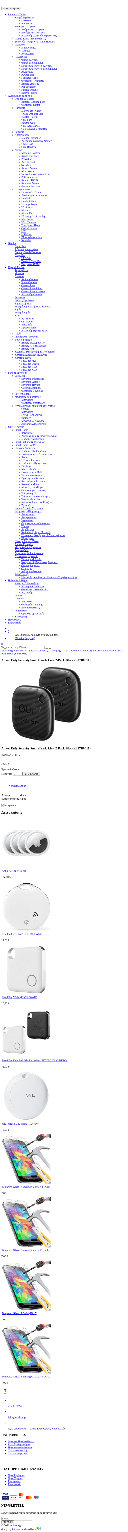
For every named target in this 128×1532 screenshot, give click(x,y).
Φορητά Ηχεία (22, 312)
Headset (25, 198)
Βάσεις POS (27, 348)
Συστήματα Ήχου (30, 225)
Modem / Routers (30, 153)
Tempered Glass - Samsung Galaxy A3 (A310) (26, 1186)
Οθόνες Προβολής (24, 300)
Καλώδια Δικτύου (30, 183)
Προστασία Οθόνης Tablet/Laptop (39, 68)
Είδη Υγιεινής (22, 574)
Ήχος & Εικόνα (16, 267)
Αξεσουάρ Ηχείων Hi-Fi (34, 330)
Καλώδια (26, 240)
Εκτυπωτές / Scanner (32, 192)
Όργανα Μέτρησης (31, 387)
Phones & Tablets (17, 14)
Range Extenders (30, 156)
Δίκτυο (18, 150)
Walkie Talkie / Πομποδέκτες (30, 38)
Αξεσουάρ (26, 592)
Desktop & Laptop (24, 98)
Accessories (27, 53)
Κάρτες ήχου (28, 122)
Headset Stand (28, 201)
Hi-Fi (17, 315)
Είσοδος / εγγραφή (25, 638)
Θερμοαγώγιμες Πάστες (34, 128)
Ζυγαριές (26, 505)
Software (19, 131)
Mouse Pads (27, 213)
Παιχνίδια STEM (30, 264)
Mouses (25, 210)
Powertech (26, 23)
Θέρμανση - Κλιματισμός (28, 511)
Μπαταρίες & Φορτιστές (27, 396)
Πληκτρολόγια (29, 204)
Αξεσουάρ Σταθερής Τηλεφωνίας (39, 35)
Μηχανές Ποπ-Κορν (32, 487)
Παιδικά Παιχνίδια (31, 261)
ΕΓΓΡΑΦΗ (7, 1522)
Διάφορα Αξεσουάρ (31, 571)
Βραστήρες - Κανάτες (32, 478)
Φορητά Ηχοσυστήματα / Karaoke (33, 306)
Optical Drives (29, 228)
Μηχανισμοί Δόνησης (32, 420)
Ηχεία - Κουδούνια (31, 414)
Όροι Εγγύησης (16, 1475)
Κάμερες (26, 417)
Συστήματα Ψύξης (31, 110)
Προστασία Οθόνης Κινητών (36, 65)
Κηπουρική (21, 616)
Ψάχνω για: (7, 647)
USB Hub (26, 234)
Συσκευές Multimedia (32, 439)
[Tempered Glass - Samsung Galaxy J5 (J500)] (26, 1246)
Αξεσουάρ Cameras (31, 294)
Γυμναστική (21, 610)
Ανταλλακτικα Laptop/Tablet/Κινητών (35, 405)
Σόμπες (25, 526)
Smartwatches (28, 47)
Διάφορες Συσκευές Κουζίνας (37, 502)
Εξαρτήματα (27, 538)
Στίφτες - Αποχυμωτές (33, 475)
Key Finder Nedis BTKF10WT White (22, 934)
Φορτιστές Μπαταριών (33, 402)
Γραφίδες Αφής (29, 77)
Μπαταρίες (27, 399)
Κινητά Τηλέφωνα (24, 17)
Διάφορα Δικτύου (30, 186)
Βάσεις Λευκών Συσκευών (29, 508)
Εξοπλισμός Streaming (33, 216)
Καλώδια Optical (30, 363)
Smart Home (21, 429)
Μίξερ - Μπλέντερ (31, 469)
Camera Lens (28, 285)
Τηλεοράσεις (21, 270)
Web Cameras (28, 222)
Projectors (20, 297)
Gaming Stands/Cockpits (28, 252)
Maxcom (26, 20)
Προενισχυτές (28, 327)
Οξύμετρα (26, 568)
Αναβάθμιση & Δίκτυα (20, 95)
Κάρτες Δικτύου (29, 168)
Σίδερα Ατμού (28, 493)
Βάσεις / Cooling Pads (33, 101)
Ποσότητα (6, 773)
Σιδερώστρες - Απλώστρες (35, 496)
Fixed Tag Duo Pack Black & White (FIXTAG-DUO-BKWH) (35, 1060)
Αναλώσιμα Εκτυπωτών (34, 195)
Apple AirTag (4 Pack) (14, 870)
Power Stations (22, 393)
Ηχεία (18, 309)
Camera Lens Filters (31, 288)
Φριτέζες (26, 457)
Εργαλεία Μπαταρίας (32, 378)
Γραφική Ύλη (22, 550)
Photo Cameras (29, 282)
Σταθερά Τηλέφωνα (25, 26)
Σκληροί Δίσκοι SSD (32, 137)
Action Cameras (29, 279)
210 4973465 (15, 1405)
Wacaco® (26, 601)
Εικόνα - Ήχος (29, 92)
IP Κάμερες (27, 433)
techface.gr (7, 650)
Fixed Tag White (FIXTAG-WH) (19, 997)
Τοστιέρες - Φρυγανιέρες (34, 463)
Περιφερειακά (22, 189)
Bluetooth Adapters (31, 237)
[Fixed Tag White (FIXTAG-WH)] (26, 993)
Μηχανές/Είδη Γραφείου (28, 547)
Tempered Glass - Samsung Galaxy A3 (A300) (26, 1376)
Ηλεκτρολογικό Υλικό (26, 541)
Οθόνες (25, 408)
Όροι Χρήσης (15, 1478)
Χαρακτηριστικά (17, 785)
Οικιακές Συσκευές (25, 448)
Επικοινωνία (14, 622)
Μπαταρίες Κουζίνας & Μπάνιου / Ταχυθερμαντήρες (49, 577)
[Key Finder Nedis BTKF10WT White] (26, 930)
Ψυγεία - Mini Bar (31, 499)
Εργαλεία (20, 375)
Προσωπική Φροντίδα (26, 556)
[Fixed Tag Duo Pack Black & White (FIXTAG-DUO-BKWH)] (26, 1057)
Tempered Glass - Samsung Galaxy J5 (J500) (25, 1250)
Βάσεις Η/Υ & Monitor (33, 345)
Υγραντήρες (27, 520)
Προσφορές (14, 619)
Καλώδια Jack (28, 360)
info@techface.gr (17, 1417)
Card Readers (28, 147)
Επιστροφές (14, 1481)
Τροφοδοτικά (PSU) (32, 113)
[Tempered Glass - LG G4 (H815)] (26, 1309)
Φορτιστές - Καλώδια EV (34, 589)
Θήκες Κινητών (29, 59)
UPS (23, 231)
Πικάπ (18, 333)
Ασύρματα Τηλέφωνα (32, 29)
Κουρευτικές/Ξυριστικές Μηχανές (39, 562)
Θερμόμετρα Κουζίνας (33, 490)
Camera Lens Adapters (33, 291)
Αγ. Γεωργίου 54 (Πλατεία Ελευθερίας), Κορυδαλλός (36, 1428)
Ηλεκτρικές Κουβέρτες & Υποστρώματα (43, 535)
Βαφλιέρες (27, 466)
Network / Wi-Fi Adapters (35, 174)
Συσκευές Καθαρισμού (33, 451)
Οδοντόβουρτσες (30, 565)
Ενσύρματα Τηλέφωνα (33, 32)
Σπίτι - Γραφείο (16, 426)
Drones (18, 595)
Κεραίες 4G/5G (29, 180)
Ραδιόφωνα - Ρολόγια (26, 336)
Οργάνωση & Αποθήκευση (29, 553)
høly (14, 1529)
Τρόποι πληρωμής (17, 1453)
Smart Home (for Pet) (26, 445)
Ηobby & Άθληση (18, 580)
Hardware (20, 107)
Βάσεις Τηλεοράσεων (32, 342)
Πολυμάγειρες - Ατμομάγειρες (37, 454)
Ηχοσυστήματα (23, 303)
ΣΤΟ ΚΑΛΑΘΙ (31, 774)
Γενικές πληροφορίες (19, 1444)
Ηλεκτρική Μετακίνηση (27, 583)
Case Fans (26, 119)
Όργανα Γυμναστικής (32, 613)
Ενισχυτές (26, 324)
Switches (26, 165)
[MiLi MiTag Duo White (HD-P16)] (26, 1120)
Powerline (26, 159)
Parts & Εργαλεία (17, 372)
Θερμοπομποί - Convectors (35, 523)
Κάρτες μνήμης (29, 89)
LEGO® (26, 258)
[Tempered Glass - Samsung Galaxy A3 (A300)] (26, 1373)
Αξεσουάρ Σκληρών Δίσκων (36, 140)
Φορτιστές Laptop (30, 104)
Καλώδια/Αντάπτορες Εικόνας (31, 354)
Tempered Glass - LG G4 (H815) (19, 1313)
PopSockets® (28, 86)
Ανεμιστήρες (28, 514)
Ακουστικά (27, 71)
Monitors (19, 273)
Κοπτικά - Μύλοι (30, 484)
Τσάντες (25, 50)
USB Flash (27, 143)
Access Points (28, 162)
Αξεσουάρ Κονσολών (26, 249)
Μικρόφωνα (27, 219)
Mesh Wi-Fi (27, 171)
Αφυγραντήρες (29, 517)
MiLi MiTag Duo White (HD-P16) (20, 1123)
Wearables (20, 44)
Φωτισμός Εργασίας (32, 390)
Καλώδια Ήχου (23, 357)
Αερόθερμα (27, 529)
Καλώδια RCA (29, 366)
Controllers (20, 246)
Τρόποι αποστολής (18, 1450)
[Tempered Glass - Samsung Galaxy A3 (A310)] (26, 1183)
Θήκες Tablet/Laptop (32, 62)
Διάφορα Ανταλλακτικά (33, 423)
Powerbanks (27, 74)
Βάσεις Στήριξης (30, 83)
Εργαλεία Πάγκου (30, 384)
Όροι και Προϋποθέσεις (21, 1441)
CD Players (27, 321)
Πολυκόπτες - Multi (31, 472)
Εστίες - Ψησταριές (31, 460)
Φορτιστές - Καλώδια (32, 80)
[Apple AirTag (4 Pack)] (26, 867)
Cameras (19, 276)
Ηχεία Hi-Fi (27, 318)
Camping (19, 598)
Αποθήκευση (22, 134)
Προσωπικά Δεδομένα (20, 1447)
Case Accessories (30, 125)
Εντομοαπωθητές (30, 607)
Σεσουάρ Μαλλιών (31, 559)
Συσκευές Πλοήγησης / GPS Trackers (35, 41)
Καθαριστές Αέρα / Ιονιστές (36, 532)
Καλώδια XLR (29, 369)
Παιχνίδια (20, 255)
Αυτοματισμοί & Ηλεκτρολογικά (38, 436)
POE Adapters (28, 177)
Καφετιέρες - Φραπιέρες (34, 481)
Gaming (12, 243)
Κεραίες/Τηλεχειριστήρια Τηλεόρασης (35, 351)
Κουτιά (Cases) (29, 116)
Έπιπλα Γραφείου (24, 544)
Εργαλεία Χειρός (30, 381)
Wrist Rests (27, 207)
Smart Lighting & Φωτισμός (30, 442)
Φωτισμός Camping (31, 604)
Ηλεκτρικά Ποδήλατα (32, 586)
